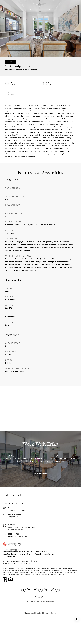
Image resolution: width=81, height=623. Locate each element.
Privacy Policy (50, 613)
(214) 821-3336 (37, 561)
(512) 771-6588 (14, 517)
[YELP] (52, 590)
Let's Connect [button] (40, 473)
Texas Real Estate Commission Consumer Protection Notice (25, 552)
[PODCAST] (57, 590)
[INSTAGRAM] (46, 590)
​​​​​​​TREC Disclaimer (9, 556)
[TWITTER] (40, 590)
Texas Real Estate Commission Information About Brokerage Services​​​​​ (29, 554)
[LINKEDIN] (29, 590)
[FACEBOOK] (23, 590)
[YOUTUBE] (35, 590)
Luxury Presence (46, 601)
